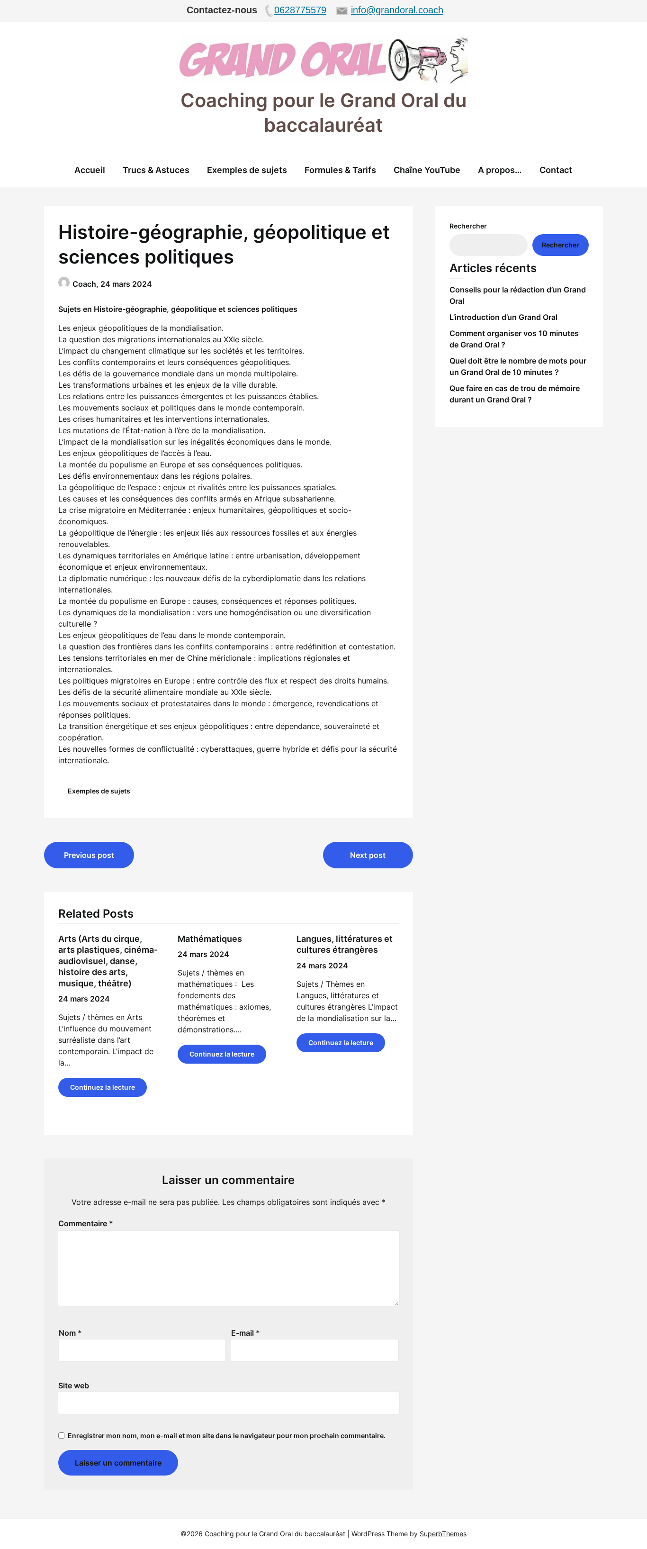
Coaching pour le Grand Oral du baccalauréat (323, 113)
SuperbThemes (443, 1534)
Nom (70, 1333)
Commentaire (85, 1223)
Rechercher (468, 226)
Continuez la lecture (102, 1087)
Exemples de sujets (247, 170)
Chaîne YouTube (427, 170)
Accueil (89, 170)
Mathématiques (210, 939)
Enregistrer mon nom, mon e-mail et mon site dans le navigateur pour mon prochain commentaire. (227, 1435)
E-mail (245, 1333)
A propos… (500, 170)
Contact (555, 170)
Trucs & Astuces (156, 170)
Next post (368, 855)
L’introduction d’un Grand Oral (503, 317)
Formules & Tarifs (340, 170)
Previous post (89, 855)
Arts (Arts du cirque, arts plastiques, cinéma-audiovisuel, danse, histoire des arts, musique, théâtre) (108, 961)
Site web (73, 1385)
